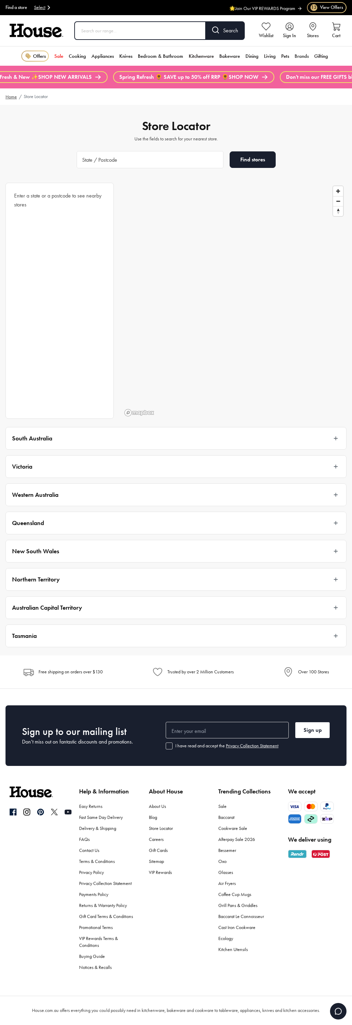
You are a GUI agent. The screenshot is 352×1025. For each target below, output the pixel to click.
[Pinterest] (40, 812)
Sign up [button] (313, 730)
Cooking (77, 56)
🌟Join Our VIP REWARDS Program (262, 6)
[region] (234, 301)
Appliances (102, 56)
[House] (36, 31)
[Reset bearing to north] (338, 211)
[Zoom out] (338, 201)
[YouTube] (68, 812)
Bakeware (229, 56)
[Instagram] (26, 812)
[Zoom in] (338, 191)
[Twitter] (54, 812)
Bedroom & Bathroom (160, 56)
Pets (285, 56)
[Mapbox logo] (139, 413)
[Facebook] (13, 812)
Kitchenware (201, 56)
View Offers (327, 7)
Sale (58, 56)
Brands (302, 56)
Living (270, 56)
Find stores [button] (252, 159)
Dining (251, 56)
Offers (39, 56)
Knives (125, 56)
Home (11, 97)
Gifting (321, 56)
